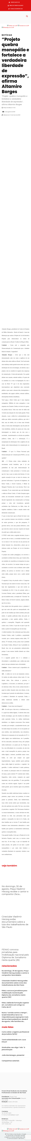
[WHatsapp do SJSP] (8, 27)
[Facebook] (11, 22)
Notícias (7, 35)
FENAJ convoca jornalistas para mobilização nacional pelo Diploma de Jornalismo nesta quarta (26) (15, 954)
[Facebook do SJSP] (3, 25)
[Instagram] (14, 22)
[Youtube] (19, 22)
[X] (17, 22)
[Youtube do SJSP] (23, 25)
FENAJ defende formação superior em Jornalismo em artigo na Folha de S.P (15, 1005)
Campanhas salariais (10, 1061)
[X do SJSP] (12, 25)
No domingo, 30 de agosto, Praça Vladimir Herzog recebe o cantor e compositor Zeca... (15, 890)
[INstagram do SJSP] (5, 25)
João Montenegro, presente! (13, 1055)
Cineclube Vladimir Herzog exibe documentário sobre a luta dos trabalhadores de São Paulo (15, 921)
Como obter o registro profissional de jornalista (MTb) (15, 1033)
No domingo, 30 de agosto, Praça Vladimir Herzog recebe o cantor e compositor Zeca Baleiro (15, 973)
